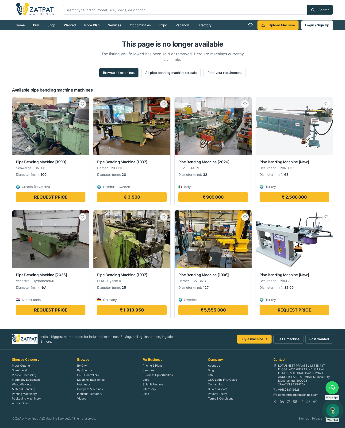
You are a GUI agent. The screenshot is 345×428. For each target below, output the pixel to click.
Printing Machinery (24, 394)
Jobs (146, 379)
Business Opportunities (158, 375)
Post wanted (319, 339)
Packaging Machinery (26, 398)
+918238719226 (288, 389)
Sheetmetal (19, 370)
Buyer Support (217, 389)
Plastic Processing (24, 375)
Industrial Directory (89, 394)
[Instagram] (301, 401)
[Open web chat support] (332, 410)
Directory (204, 25)
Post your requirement (224, 73)
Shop (51, 25)
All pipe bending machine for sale (171, 73)
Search (323, 10)
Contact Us (215, 384)
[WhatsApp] (308, 401)
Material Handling (23, 389)
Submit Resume (153, 384)
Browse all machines (119, 73)
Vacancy (182, 25)
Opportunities (140, 25)
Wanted (70, 25)
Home (20, 25)
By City (82, 365)
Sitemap (304, 418)
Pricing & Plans (152, 365)
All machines (20, 403)
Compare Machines (90, 389)
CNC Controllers (88, 375)
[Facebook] (275, 401)
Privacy (317, 418)
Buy (36, 25)
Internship (149, 389)
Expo (163, 25)
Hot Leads (84, 384)
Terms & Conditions (220, 398)
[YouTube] (295, 401)
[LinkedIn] (282, 401)
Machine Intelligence (91, 379)
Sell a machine (288, 339)
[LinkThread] (315, 401)
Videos (81, 398)
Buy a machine (252, 339)
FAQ (210, 375)
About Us (214, 365)
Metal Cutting (21, 365)
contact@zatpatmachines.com (298, 394)
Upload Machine (282, 25)
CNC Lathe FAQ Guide (222, 379)
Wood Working (21, 384)
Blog (211, 370)
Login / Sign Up (317, 25)
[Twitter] (288, 401)
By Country (84, 370)
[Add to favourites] (82, 104)
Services (114, 25)
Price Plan (92, 25)
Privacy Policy (217, 394)
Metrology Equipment (26, 379)
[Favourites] (250, 25)
